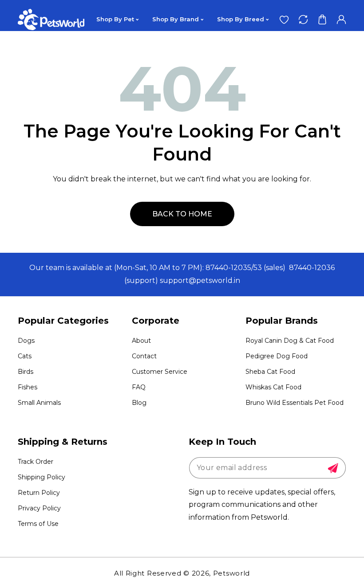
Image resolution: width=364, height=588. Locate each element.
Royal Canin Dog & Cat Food (289, 341)
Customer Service (159, 372)
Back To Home (182, 214)
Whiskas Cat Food (273, 387)
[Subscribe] (333, 468)
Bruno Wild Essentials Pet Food (294, 403)
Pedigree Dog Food (276, 356)
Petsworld (231, 573)
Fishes (27, 387)
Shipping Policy (41, 477)
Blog (139, 403)
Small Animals (39, 403)
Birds (25, 372)
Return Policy (39, 493)
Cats (25, 356)
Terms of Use (38, 524)
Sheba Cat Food (270, 372)
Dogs (26, 341)
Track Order (35, 462)
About (141, 341)
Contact (144, 356)
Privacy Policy (39, 508)
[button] (322, 19)
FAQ (139, 387)
